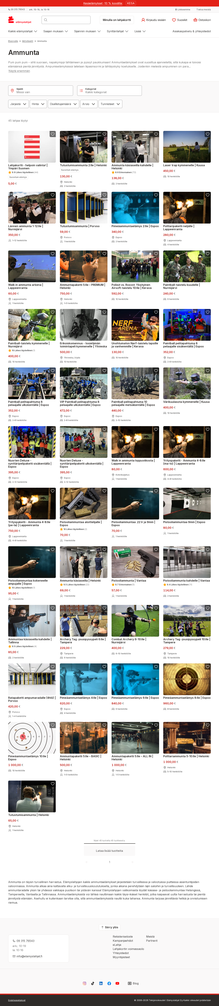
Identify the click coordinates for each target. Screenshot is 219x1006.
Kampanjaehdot (123, 940)
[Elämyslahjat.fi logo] (20, 21)
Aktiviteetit (27, 41)
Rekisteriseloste (123, 936)
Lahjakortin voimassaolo (128, 949)
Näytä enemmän (19, 71)
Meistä (150, 936)
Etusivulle (13, 41)
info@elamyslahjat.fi (29, 956)
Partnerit (151, 940)
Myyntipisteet (121, 957)
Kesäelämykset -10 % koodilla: (103, 3)
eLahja (117, 944)
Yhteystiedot (121, 953)
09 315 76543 (25, 941)
